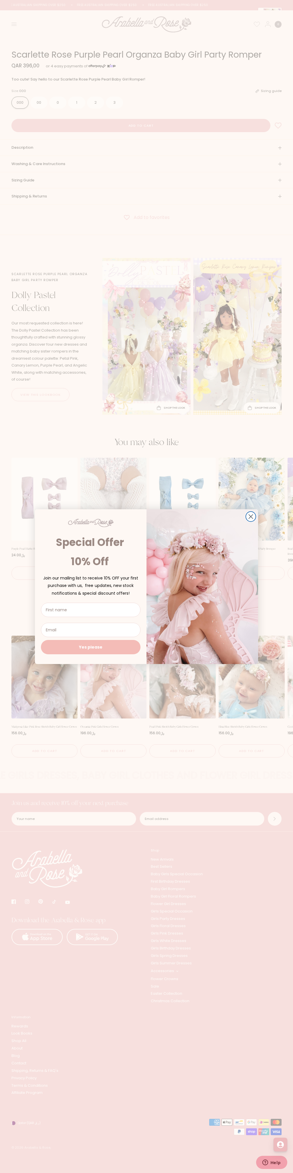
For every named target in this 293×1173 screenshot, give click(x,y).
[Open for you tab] (280, 1145)
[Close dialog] (251, 517)
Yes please (90, 647)
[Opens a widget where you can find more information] (271, 1163)
